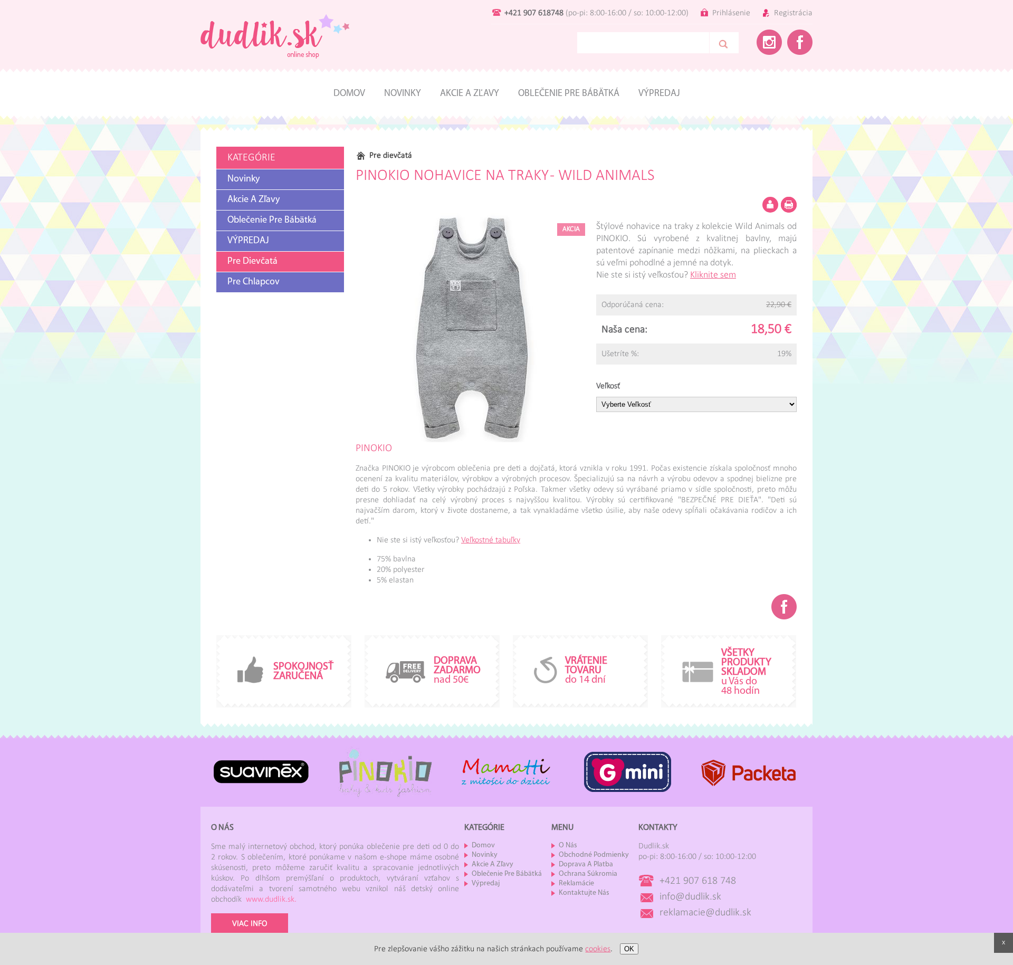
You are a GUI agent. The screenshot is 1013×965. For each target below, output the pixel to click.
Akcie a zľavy (469, 94)
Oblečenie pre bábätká (568, 94)
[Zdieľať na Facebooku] (784, 606)
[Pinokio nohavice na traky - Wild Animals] (470, 327)
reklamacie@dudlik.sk (705, 912)
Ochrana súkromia (588, 874)
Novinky (402, 94)
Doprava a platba (586, 864)
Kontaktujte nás (584, 893)
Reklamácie (576, 883)
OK (629, 949)
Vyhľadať (724, 42)
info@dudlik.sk (690, 897)
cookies (597, 949)
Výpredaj (659, 94)
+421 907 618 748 (698, 881)
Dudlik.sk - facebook (800, 42)
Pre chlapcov (253, 282)
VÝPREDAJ (248, 241)
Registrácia (793, 13)
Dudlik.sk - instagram (769, 42)
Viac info (249, 924)
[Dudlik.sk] (275, 67)
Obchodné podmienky (594, 855)
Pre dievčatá (252, 261)
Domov (349, 94)
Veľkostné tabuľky (490, 540)
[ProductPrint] (789, 205)
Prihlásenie (731, 13)
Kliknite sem (713, 275)
